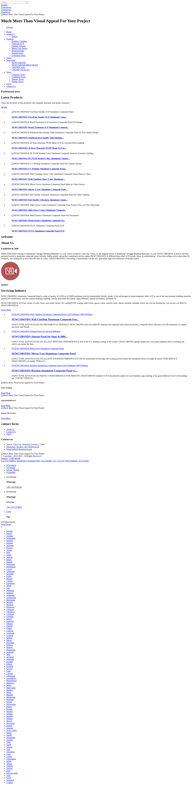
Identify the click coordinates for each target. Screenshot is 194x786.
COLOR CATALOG (21, 70)
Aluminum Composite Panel (28, 461)
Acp (54, 461)
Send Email (6, 524)
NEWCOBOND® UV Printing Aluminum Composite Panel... (39, 169)
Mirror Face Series (19, 48)
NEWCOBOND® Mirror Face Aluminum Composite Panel (44, 353)
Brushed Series (18, 51)
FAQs (8, 84)
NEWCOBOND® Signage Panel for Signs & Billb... (40, 336)
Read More (5, 393)
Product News (17, 82)
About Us (10, 34)
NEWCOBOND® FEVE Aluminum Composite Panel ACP (38, 231)
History (15, 36)
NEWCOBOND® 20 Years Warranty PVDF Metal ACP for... (39, 148)
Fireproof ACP (18, 44)
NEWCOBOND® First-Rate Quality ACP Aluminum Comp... (39, 117)
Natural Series (17, 53)
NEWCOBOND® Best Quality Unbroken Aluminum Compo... (40, 200)
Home (8, 32)
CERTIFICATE (18, 67)
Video (8, 58)
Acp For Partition (8, 461)
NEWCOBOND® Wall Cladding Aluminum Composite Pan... (45, 319)
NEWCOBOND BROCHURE (25, 65)
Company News (18, 74)
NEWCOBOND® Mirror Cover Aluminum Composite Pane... (39, 189)
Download (10, 60)
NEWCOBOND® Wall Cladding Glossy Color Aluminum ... (38, 179)
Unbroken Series (19, 55)
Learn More (6, 310)
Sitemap (4, 458)
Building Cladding (19, 41)
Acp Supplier (46, 461)
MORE (4, 107)
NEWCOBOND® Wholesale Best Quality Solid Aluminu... (38, 138)
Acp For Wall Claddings (67, 461)
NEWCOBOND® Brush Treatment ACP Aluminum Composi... (40, 127)
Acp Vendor (84, 461)
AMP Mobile (14, 458)
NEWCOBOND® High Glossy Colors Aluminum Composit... (39, 210)
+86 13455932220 (14, 487)
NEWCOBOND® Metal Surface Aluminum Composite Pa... (38, 220)
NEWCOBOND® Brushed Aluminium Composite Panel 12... (45, 370)
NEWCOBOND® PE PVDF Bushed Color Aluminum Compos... (41, 158)
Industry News (18, 79)
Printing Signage (18, 46)
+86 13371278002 (14, 507)
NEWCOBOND (19, 63)
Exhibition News (19, 77)
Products (10, 39)
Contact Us (11, 86)
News (8, 72)
